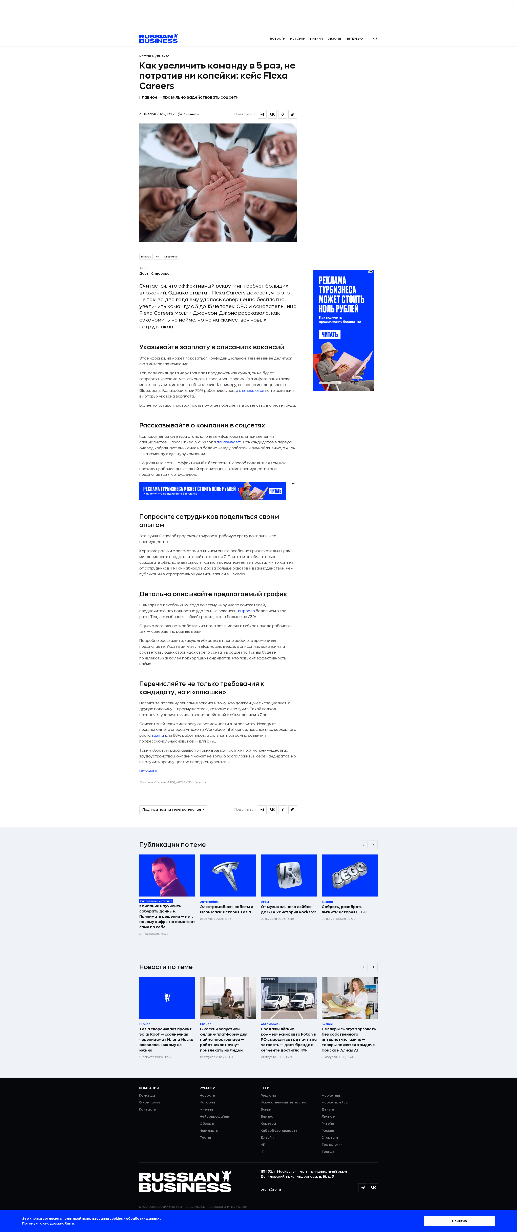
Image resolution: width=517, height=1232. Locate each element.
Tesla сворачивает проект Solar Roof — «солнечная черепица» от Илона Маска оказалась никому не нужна (166, 1039)
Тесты (205, 1137)
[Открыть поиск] (375, 38)
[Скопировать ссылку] (292, 114)
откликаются (251, 390)
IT (262, 1151)
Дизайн (267, 1137)
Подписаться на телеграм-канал (171, 809)
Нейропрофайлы (215, 1116)
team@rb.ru (271, 1189)
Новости (277, 38)
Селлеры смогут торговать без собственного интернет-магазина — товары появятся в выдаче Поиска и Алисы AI (349, 1039)
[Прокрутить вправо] (373, 845)
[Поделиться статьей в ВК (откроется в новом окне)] (272, 114)
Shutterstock (197, 782)
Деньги (328, 1109)
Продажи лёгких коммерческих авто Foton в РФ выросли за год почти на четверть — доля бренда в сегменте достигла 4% (289, 1039)
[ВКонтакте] (373, 1187)
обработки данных (143, 1218)
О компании (149, 1102)
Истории (297, 38)
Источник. (148, 771)
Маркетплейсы (335, 1102)
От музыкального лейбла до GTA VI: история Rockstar (288, 909)
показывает (228, 442)
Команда (147, 1095)
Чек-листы (209, 1130)
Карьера (268, 1123)
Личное (328, 1116)
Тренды (328, 1151)
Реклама (268, 1095)
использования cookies (102, 1218)
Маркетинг (331, 1095)
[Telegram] (362, 1187)
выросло (246, 611)
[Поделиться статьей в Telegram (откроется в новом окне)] (262, 114)
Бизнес (163, 56)
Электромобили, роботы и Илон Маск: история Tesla (226, 909)
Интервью (354, 38)
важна (157, 735)
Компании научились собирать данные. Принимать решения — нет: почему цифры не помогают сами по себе (167, 916)
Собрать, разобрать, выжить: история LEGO (344, 909)
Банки (266, 1109)
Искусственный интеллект (284, 1102)
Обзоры (334, 38)
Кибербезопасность (279, 1130)
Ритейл (328, 1123)
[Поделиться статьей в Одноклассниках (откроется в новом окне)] (282, 114)
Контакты (148, 1109)
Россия (328, 1130)
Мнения (316, 38)
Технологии (332, 1144)
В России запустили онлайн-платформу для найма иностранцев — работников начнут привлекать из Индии (223, 1039)
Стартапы (171, 256)
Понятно (459, 1221)
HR (157, 256)
